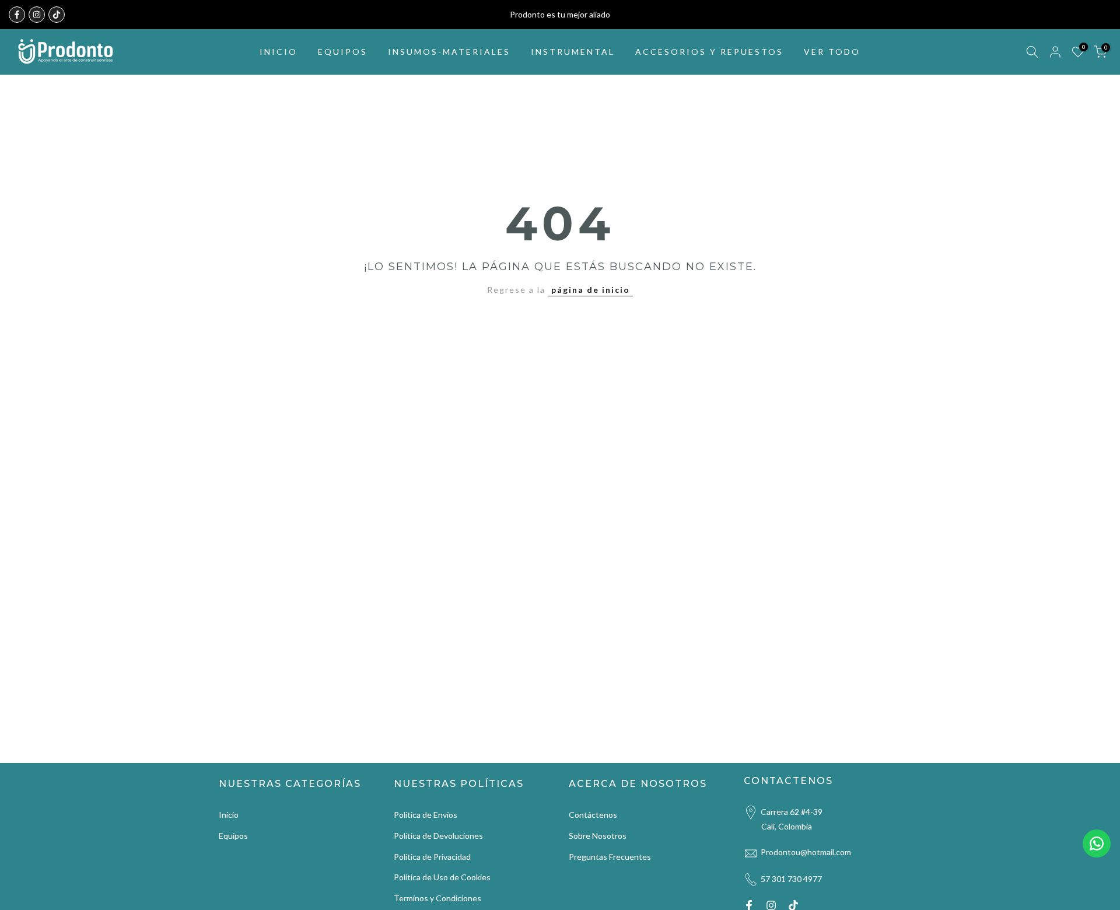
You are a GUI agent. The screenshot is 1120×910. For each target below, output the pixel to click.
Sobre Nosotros (597, 836)
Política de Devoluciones (438, 836)
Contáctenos (593, 815)
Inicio (229, 815)
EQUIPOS (343, 52)
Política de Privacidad (432, 857)
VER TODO (832, 52)
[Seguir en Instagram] (37, 14)
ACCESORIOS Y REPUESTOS (709, 52)
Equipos (233, 836)
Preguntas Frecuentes (610, 857)
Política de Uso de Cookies (442, 877)
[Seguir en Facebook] (17, 14)
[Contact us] (1097, 844)
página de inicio (590, 290)
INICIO (279, 52)
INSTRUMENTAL (573, 52)
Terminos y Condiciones (437, 898)
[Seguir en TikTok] (56, 14)
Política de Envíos (425, 815)
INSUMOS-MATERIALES (449, 52)
